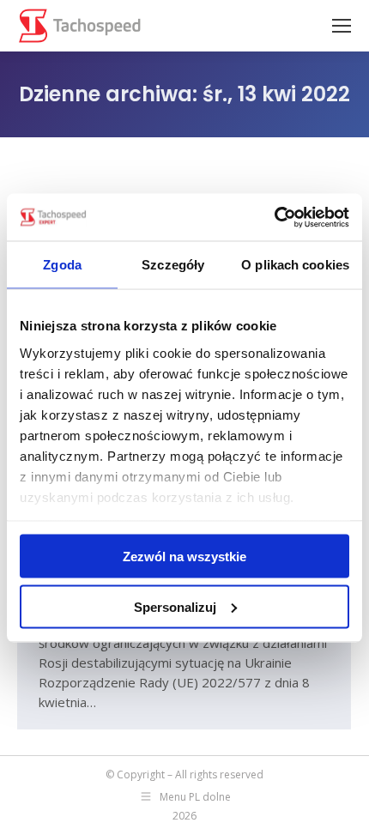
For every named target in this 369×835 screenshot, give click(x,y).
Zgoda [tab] (62, 264)
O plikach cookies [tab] (295, 264)
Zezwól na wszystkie (184, 556)
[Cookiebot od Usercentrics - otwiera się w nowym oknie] (274, 217)
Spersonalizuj (175, 606)
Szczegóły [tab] (173, 264)
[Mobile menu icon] (341, 25)
